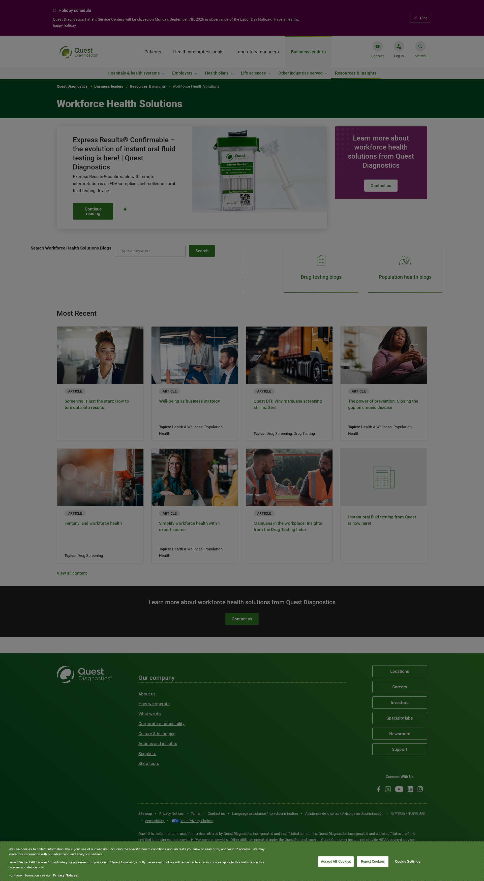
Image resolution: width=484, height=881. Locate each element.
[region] (242, 861)
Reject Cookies (373, 861)
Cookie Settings (407, 861)
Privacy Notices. (65, 875)
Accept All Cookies (336, 861)
